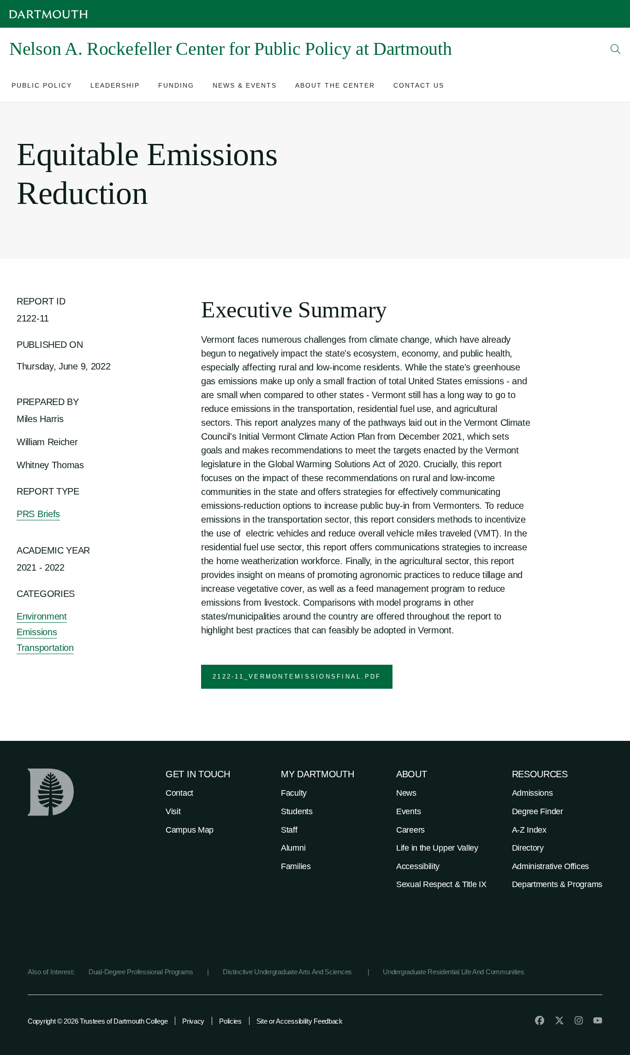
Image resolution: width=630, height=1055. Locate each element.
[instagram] (579, 1020)
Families (296, 866)
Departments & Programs (557, 884)
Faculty (294, 793)
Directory (528, 847)
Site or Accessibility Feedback (299, 1021)
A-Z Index (529, 829)
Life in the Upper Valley (437, 847)
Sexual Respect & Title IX (441, 884)
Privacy (193, 1021)
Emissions (37, 632)
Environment (42, 616)
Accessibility (418, 866)
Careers (410, 829)
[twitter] (559, 1020)
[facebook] (539, 1020)
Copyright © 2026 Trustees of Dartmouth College (97, 1021)
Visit (173, 811)
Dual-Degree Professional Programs (141, 972)
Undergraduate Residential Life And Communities (453, 972)
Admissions (532, 793)
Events (408, 811)
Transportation (45, 648)
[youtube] (597, 1020)
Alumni (293, 847)
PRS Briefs (38, 514)
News (406, 793)
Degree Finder (537, 811)
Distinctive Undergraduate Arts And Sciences (288, 972)
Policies (230, 1021)
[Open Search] (616, 49)
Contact (179, 793)
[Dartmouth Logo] (48, 14)
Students (297, 811)
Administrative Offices (550, 866)
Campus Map (190, 829)
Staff (289, 829)
